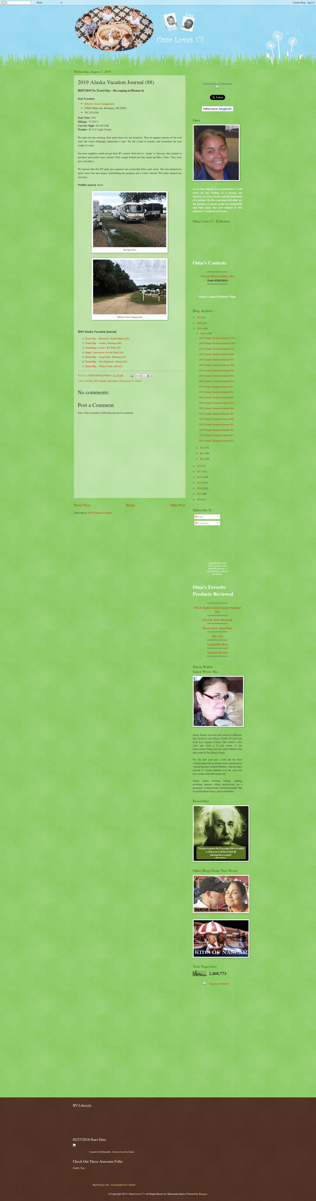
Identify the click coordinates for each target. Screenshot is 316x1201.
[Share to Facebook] (148, 376)
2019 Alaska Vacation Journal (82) (216, 440)
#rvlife (89, 381)
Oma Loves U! (126, 381)
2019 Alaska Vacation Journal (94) (216, 375)
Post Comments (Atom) (100, 512)
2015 (199, 482)
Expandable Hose (217, 644)
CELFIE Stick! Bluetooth (217, 620)
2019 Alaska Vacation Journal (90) (216, 397)
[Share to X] (145, 376)
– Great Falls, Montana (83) (105, 357)
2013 (199, 493)
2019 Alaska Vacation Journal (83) (216, 435)
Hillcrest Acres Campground (99, 103)
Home (130, 505)
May (202, 458)
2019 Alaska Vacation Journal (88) (216, 408)
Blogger (203, 1194)
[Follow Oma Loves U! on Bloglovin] (217, 110)
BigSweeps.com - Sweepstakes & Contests (114, 1184)
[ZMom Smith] (217, 87)
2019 (199, 328)
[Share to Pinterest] (152, 376)
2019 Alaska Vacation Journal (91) (216, 392)
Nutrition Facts (118, 1151)
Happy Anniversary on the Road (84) (104, 352)
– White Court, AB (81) (104, 366)
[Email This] (138, 376)
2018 (199, 466)
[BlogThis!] (141, 376)
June (202, 453)
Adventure (112, 381)
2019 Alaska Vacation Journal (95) (216, 370)
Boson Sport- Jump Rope (217, 628)
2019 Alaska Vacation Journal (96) (216, 365)
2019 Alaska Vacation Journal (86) (216, 419)
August (204, 333)
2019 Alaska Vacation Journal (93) (216, 381)
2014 (199, 488)
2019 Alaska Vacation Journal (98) (216, 354)
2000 (199, 499)
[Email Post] (131, 375)
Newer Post (82, 505)
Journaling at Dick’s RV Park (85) (103, 347)
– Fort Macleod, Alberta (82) (106, 361)
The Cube (217, 636)
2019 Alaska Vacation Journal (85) (216, 424)
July (202, 447)
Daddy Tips (79, 1168)
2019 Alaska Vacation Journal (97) (216, 359)
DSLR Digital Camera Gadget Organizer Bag (217, 609)
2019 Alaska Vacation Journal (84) (216, 430)
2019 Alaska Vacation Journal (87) (216, 413)
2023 (199, 317)
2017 (199, 471)
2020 (199, 323)
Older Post (177, 505)
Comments (203, 523)
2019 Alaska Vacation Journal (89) (216, 403)
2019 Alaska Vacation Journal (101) (217, 338)
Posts (200, 516)
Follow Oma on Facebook (217, 83)
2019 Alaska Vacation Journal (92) (216, 386)
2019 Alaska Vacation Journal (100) (217, 343)
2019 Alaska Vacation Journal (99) (216, 348)
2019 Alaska (100, 381)
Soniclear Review (217, 652)
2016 (199, 477)
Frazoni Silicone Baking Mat (217, 276)
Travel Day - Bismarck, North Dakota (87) (107, 338)
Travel (138, 381)
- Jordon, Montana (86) (103, 343)
